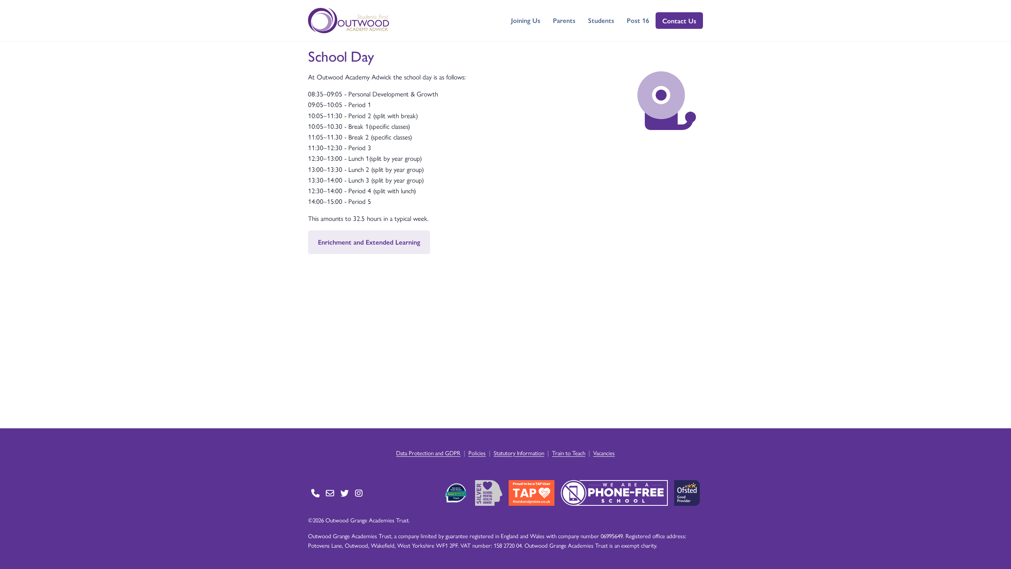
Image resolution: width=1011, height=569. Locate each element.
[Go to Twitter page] (344, 493)
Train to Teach (568, 452)
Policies (477, 452)
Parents (564, 20)
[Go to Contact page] (315, 493)
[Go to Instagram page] (359, 493)
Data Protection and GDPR (428, 452)
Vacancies (604, 452)
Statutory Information (519, 452)
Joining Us (525, 20)
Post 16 (638, 20)
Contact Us (679, 20)
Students (601, 20)
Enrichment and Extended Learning (369, 242)
